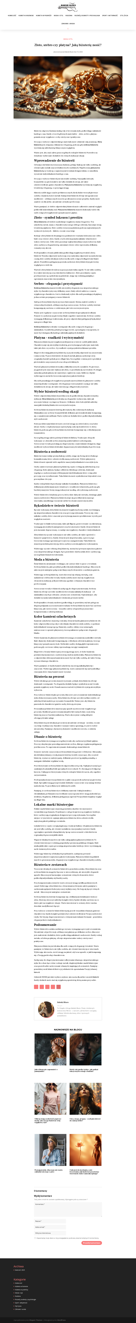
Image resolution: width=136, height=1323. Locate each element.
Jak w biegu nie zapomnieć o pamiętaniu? (46, 1070)
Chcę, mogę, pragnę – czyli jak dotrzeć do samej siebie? (85, 1120)
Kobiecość (12, 15)
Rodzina (69, 15)
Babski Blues (69, 52)
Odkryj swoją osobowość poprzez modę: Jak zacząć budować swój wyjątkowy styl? (48, 1121)
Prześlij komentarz (91, 1243)
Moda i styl (58, 15)
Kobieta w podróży (44, 15)
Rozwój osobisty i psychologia (87, 15)
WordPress (61, 1320)
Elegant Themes (36, 1320)
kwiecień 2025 (20, 1270)
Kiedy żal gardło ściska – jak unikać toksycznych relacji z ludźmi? (84, 1070)
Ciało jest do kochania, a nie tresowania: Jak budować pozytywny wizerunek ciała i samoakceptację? (84, 1172)
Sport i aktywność (110, 15)
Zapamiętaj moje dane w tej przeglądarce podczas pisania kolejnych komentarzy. (68, 1238)
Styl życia (124, 15)
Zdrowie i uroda (68, 24)
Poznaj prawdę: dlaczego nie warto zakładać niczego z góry (49, 1171)
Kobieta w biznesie (26, 15)
